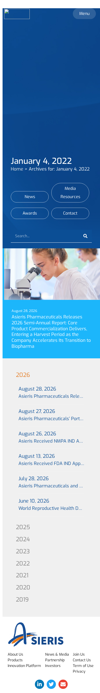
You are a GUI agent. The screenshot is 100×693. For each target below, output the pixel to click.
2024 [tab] (23, 539)
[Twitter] (51, 684)
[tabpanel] (51, 451)
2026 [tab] (23, 375)
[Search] (85, 236)
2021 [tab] (22, 575)
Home (17, 169)
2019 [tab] (22, 599)
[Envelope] (63, 684)
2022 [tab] (23, 563)
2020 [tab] (23, 587)
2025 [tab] (23, 527)
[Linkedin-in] (39, 684)
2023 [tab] (23, 551)
